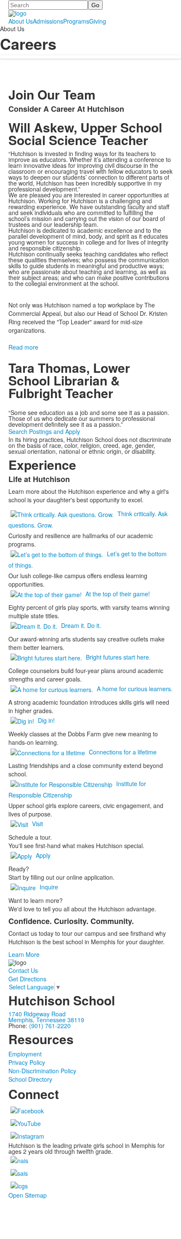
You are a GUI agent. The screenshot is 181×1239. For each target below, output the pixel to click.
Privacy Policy (26, 1062)
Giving (97, 21)
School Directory (30, 1079)
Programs (76, 21)
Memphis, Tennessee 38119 (46, 1019)
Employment (25, 1054)
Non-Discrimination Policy (42, 1071)
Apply (43, 855)
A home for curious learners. (135, 688)
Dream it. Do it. (81, 625)
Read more (23, 347)
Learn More (24, 954)
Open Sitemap (27, 1195)
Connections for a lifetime (123, 752)
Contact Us (23, 970)
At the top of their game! (117, 594)
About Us (20, 21)
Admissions (48, 21)
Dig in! (46, 720)
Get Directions (27, 979)
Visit (37, 823)
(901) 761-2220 (50, 1025)
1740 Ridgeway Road (37, 1014)
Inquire (49, 887)
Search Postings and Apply (44, 431)
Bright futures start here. (118, 657)
